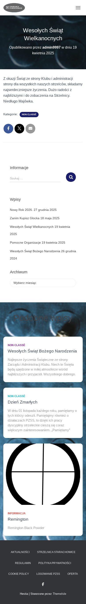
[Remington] (43, 474)
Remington (18, 519)
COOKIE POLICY (18, 573)
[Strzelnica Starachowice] (15, 7)
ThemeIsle (59, 593)
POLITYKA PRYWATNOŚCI (54, 563)
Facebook (43, 584)
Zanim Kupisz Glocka (24, 218)
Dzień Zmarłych (22, 402)
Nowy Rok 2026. (21, 210)
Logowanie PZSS (48, 573)
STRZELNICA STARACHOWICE (56, 552)
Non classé (29, 114)
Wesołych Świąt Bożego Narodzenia (35, 251)
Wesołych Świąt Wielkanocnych (32, 226)
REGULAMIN (23, 563)
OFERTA (72, 573)
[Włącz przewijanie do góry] (77, 595)
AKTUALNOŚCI (20, 552)
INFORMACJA (17, 513)
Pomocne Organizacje (25, 242)
